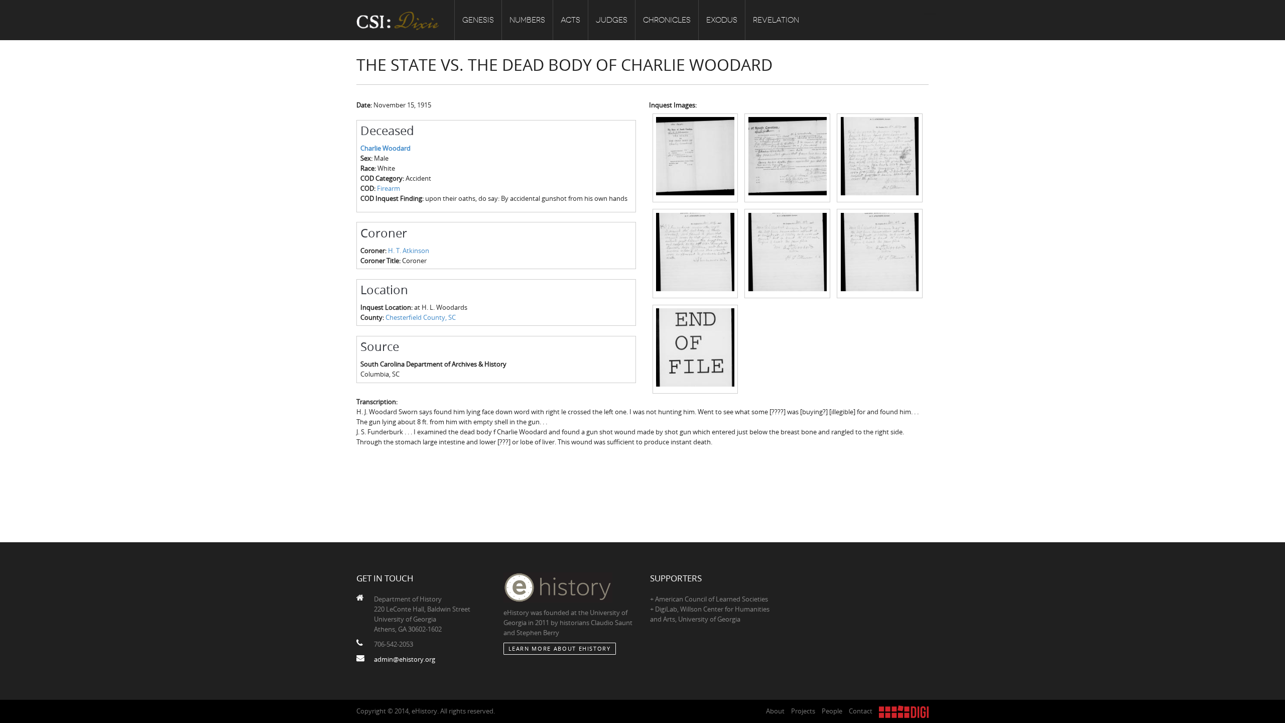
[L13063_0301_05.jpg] (787, 252)
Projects (803, 710)
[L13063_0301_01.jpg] (695, 157)
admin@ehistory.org (404, 659)
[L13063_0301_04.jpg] (695, 252)
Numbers (527, 20)
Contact (860, 710)
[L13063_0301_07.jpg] (695, 348)
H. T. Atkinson (408, 250)
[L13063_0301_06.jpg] (880, 252)
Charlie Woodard (385, 148)
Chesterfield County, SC (421, 317)
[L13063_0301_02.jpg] (787, 157)
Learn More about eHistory (559, 648)
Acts (570, 20)
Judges (611, 20)
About (775, 710)
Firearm (388, 188)
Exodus (721, 20)
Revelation (776, 20)
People (832, 710)
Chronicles (667, 20)
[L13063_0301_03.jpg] (880, 157)
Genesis (478, 20)
